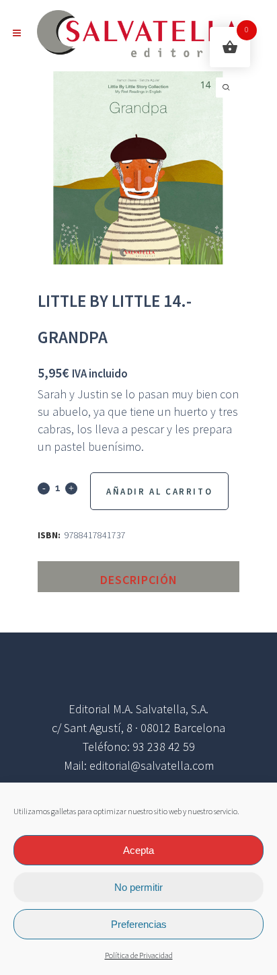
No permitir (138, 887)
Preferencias (139, 924)
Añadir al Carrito (159, 491)
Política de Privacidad (139, 956)
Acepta (138, 850)
